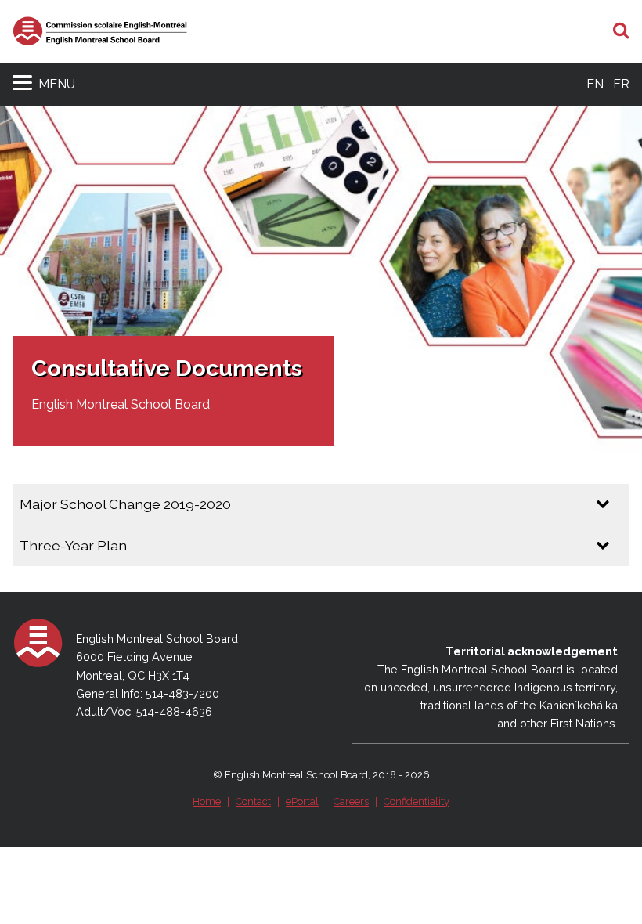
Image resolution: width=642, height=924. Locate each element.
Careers (351, 801)
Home (207, 801)
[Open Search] (621, 31)
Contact (253, 801)
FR (621, 84)
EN (595, 84)
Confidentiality (416, 801)
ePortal (302, 801)
